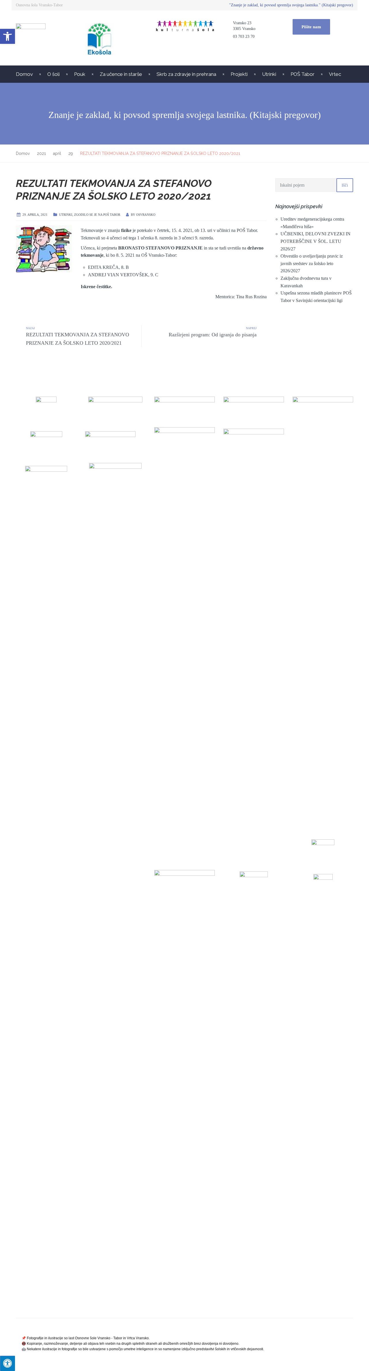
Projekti (239, 74)
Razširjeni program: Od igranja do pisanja (213, 334)
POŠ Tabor (303, 74)
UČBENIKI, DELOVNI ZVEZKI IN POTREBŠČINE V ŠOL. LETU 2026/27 (315, 241)
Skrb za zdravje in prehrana (186, 74)
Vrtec (335, 74)
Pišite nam (311, 27)
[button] (7, 36)
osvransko (145, 214)
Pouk (79, 74)
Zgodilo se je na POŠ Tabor (97, 214)
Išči (345, 185)
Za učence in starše (121, 74)
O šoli (53, 74)
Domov (24, 74)
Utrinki (269, 74)
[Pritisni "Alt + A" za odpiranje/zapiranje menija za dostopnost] (7, 1363)
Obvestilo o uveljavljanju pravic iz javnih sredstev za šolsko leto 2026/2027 (311, 263)
